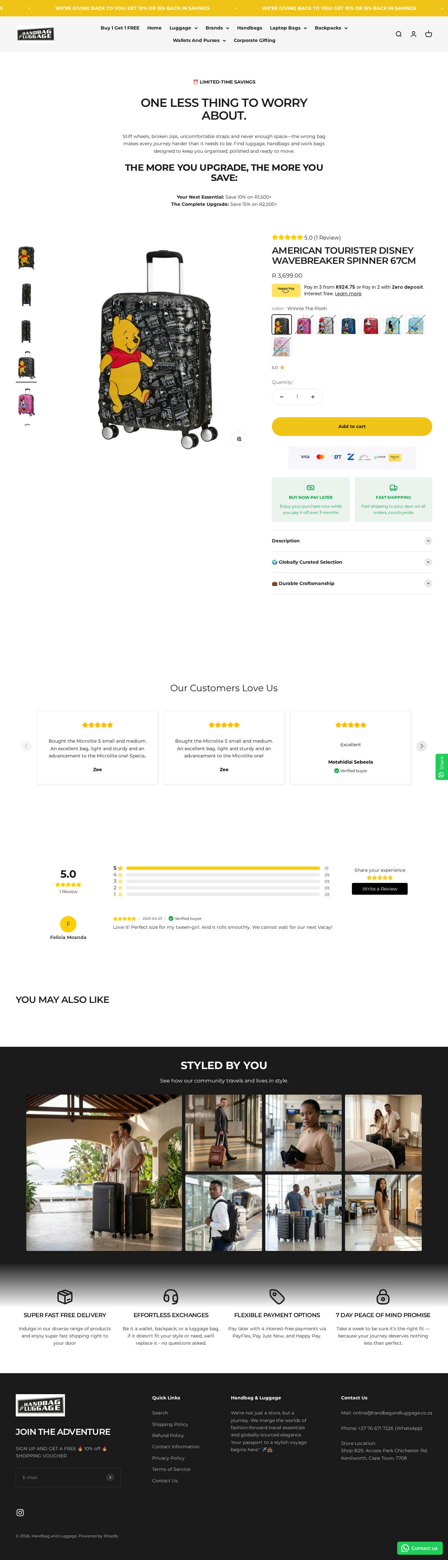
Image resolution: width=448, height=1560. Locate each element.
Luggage (180, 28)
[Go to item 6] (26, 365)
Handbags (249, 28)
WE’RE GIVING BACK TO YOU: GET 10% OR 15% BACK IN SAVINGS (92, 8)
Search (160, 1413)
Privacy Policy (168, 1458)
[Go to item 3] (26, 255)
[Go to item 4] (26, 292)
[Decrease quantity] (281, 397)
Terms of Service (171, 1469)
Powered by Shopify (98, 1535)
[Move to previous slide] (26, 747)
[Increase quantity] (312, 397)
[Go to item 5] (26, 329)
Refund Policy (168, 1435)
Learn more (348, 293)
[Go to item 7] (26, 402)
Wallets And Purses (196, 41)
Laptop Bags (285, 28)
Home (154, 28)
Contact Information (175, 1447)
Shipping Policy (170, 1424)
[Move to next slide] (422, 747)
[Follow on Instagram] (20, 1512)
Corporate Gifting (254, 41)
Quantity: (282, 382)
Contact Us (165, 1481)
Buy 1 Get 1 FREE (120, 28)
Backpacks (328, 28)
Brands (214, 28)
